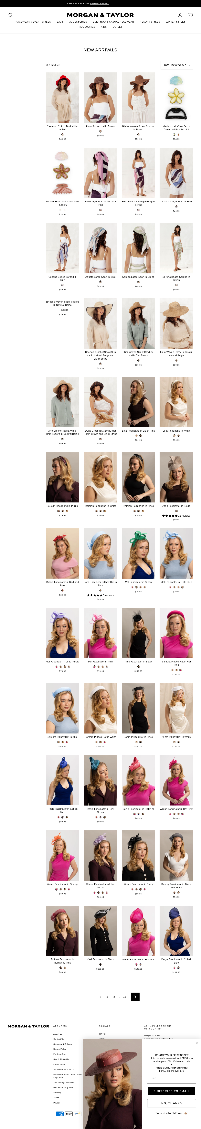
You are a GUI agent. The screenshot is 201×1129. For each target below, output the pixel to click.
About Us (57, 1034)
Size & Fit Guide (61, 1059)
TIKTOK (103, 1034)
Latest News (59, 1064)
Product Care (59, 1054)
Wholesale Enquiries (63, 1088)
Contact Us (58, 1039)
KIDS (104, 27)
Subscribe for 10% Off (64, 1069)
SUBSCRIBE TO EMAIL (171, 1091)
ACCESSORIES (78, 21)
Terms (56, 1098)
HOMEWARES (87, 27)
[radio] (62, 134)
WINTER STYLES (175, 21)
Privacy (56, 1103)
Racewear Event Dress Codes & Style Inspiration (71, 1076)
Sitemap (57, 1093)
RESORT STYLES (150, 21)
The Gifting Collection (63, 1083)
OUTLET (117, 27)
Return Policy (59, 1049)
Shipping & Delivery (62, 1044)
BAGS (60, 21)
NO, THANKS (171, 1103)
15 (124, 997)
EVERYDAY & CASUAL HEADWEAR (113, 21)
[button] (170, 515)
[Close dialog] (196, 1043)
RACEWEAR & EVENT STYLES (33, 21)
